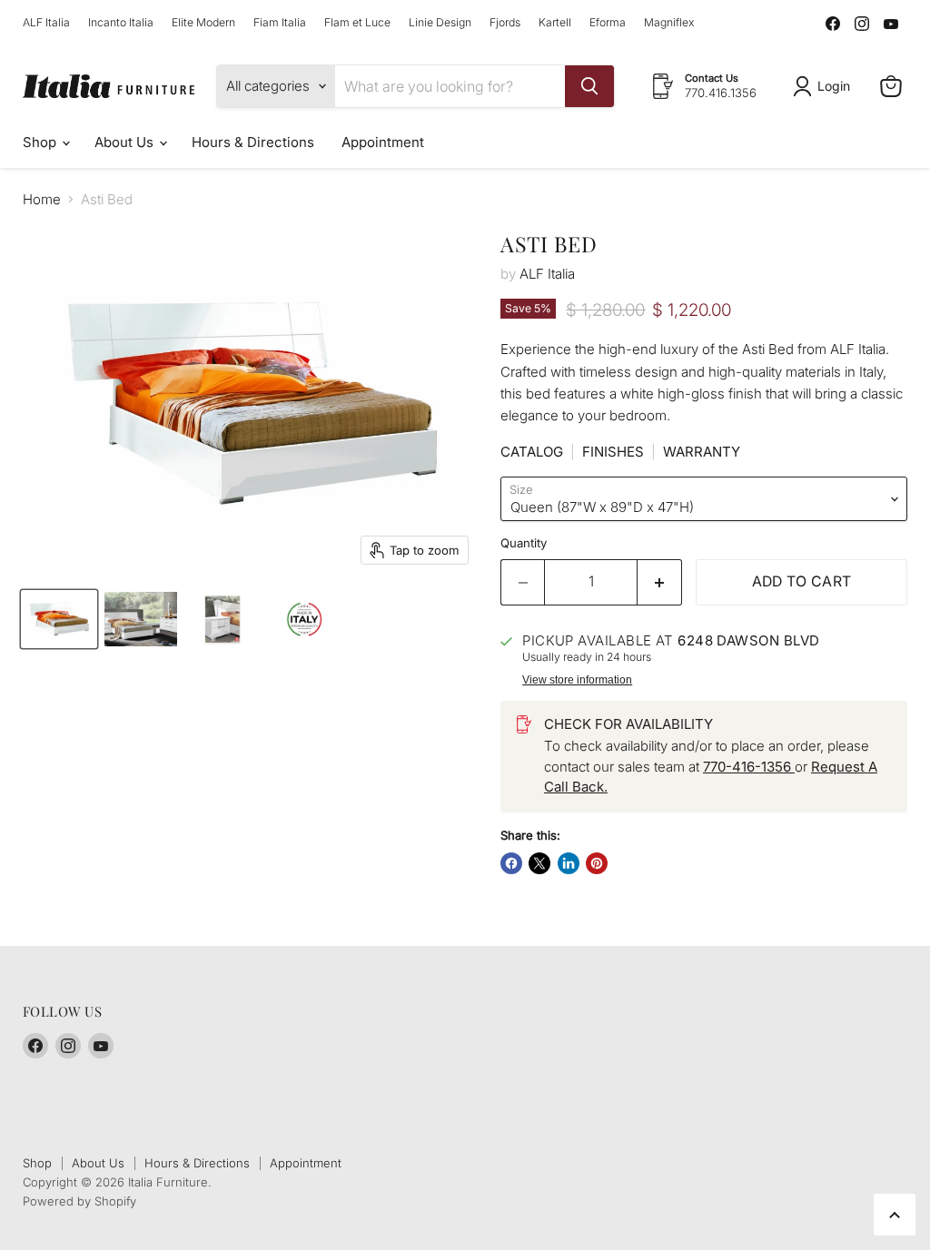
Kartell (555, 22)
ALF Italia (46, 22)
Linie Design (440, 22)
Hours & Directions (253, 142)
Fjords (505, 22)
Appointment (382, 142)
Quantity (523, 543)
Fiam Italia (279, 22)
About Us (125, 142)
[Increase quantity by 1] (660, 582)
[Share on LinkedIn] (568, 863)
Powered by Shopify (79, 1201)
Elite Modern (203, 22)
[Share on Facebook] (511, 863)
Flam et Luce (357, 22)
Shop (41, 142)
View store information (577, 680)
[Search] (589, 86)
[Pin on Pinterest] (597, 863)
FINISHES (613, 451)
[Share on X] (539, 863)
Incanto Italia (120, 22)
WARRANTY (701, 451)
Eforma (607, 22)
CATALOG (531, 451)
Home (42, 199)
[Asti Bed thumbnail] (59, 619)
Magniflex (669, 22)
